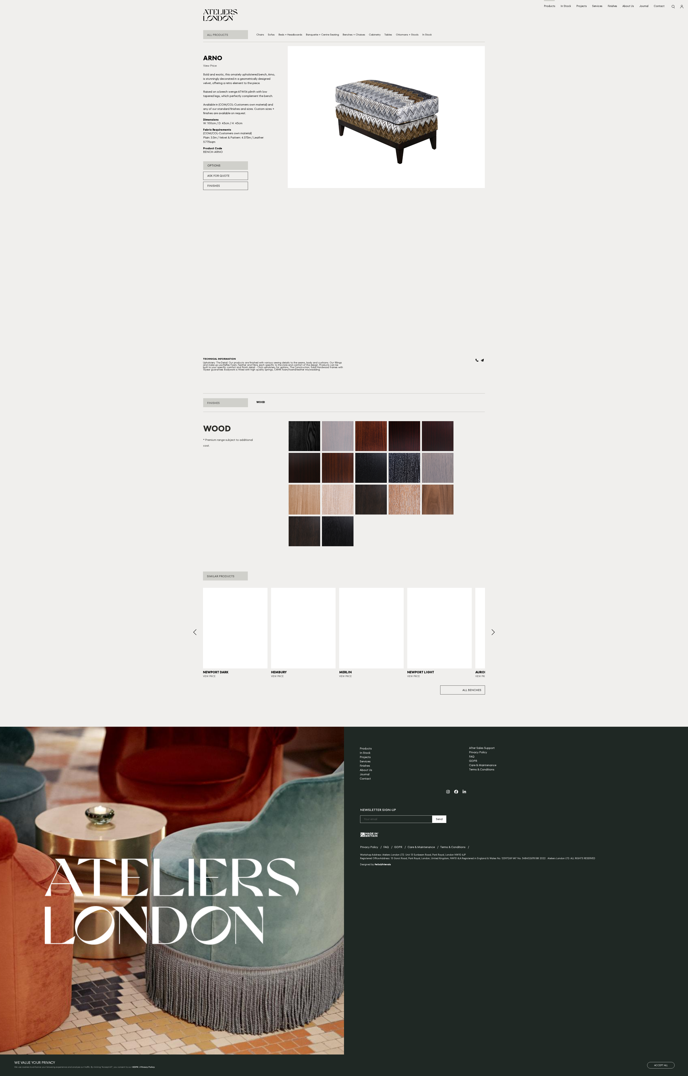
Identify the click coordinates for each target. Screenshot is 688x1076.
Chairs (260, 34)
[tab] (260, 402)
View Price (210, 66)
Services (597, 6)
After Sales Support (482, 748)
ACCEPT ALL (661, 1065)
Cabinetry (375, 34)
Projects (581, 6)
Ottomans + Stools (407, 34)
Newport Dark (215, 672)
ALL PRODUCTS (217, 35)
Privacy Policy (478, 752)
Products (549, 6)
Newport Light (420, 672)
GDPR (473, 761)
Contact (659, 6)
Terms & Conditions (481, 769)
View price (209, 676)
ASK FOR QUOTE (218, 176)
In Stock (566, 6)
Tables (388, 34)
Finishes (612, 6)
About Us (628, 6)
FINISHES (213, 186)
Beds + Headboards (290, 34)
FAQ (471, 756)
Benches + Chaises (354, 34)
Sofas (271, 34)
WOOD (260, 402)
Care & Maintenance (482, 765)
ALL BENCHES (471, 690)
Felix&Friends (383, 864)
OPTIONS (213, 165)
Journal (643, 6)
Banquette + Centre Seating (322, 34)
